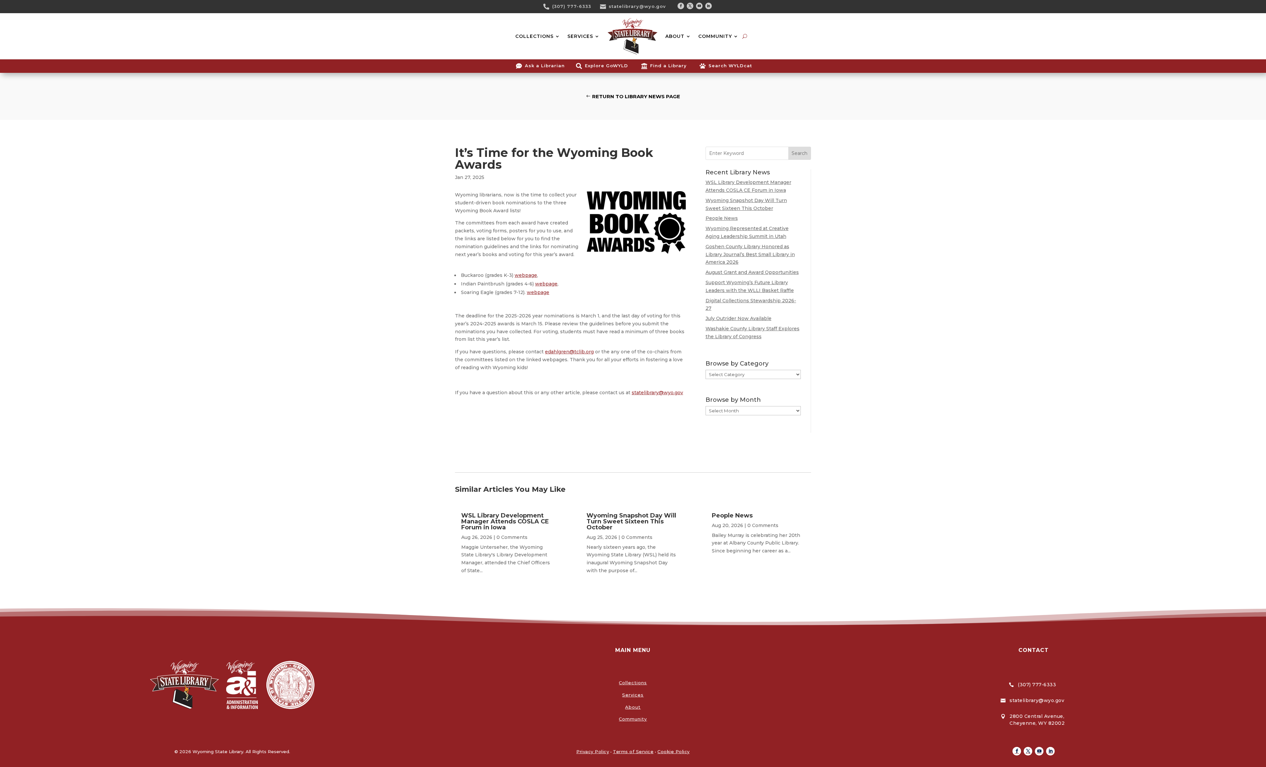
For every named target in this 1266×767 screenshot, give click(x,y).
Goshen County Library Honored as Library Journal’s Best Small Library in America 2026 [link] (750, 254)
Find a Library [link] (668, 65)
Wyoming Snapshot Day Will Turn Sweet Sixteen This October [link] (631, 521)
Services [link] (633, 694)
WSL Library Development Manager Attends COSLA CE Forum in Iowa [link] (505, 521)
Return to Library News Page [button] (636, 96)
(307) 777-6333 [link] (571, 6)
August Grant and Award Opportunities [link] (752, 272)
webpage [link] (526, 275)
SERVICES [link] (580, 36)
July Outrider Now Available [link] (738, 318)
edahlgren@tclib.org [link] (569, 352)
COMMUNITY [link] (715, 36)
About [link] (633, 707)
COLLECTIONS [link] (534, 36)
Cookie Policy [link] (673, 751)
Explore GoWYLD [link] (606, 65)
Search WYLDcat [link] (730, 65)
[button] (681, 6)
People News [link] (722, 218)
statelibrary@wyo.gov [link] (637, 6)
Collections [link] (633, 682)
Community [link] (633, 719)
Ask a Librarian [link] (545, 65)
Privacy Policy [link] (592, 751)
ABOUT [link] (674, 36)
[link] (548, 7)
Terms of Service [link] (633, 751)
